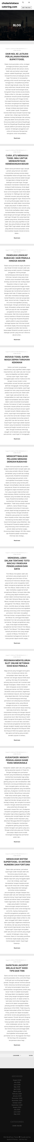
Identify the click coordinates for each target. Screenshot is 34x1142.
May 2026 (17, 1087)
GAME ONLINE (17, 50)
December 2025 (17, 1098)
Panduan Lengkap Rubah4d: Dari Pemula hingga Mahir (17, 258)
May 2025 (17, 1114)
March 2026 (17, 1091)
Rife (5, 1137)
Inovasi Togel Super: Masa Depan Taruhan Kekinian (17, 360)
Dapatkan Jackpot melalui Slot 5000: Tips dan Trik (17, 968)
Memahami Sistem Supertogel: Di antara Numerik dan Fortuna (17, 862)
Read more (17, 138)
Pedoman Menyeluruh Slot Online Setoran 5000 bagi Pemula (17, 663)
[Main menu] (29, 2)
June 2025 (17, 1112)
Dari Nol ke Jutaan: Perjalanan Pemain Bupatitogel (17, 57)
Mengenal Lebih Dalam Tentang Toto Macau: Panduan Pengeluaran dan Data (17, 563)
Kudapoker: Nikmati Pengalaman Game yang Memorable (17, 760)
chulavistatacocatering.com (10, 5)
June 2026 (17, 1084)
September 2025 (17, 1105)
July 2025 (17, 1109)
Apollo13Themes (12, 1139)
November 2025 (17, 1100)
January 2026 (17, 1096)
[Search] (23, 2)
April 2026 (17, 1089)
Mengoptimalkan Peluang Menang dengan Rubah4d (17, 459)
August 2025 (17, 1107)
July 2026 (17, 1082)
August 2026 (17, 1080)
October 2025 (17, 1103)
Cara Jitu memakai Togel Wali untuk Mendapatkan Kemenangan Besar (17, 159)
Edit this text (26, 7)
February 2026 (17, 1094)
